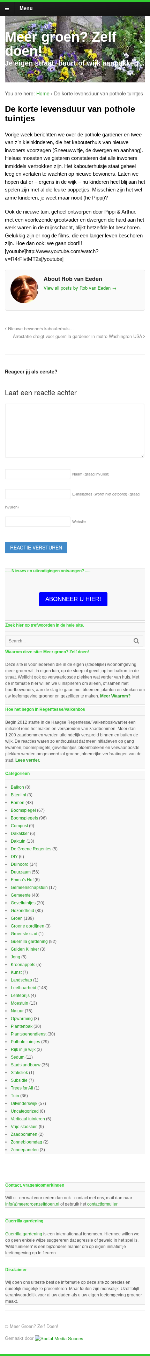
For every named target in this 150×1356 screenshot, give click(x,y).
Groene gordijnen (27, 926)
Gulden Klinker (25, 949)
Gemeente (21, 895)
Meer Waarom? (115, 696)
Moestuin (19, 1003)
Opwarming (22, 1018)
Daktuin (18, 841)
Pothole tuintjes (25, 1041)
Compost (19, 825)
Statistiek (19, 1072)
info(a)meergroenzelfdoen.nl (32, 1204)
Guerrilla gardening (29, 941)
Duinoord (20, 864)
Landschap (21, 980)
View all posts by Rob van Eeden (80, 287)
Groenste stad (24, 933)
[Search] (136, 640)
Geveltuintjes (23, 902)
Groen (17, 918)
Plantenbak (21, 1026)
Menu (26, 8)
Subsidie (19, 1080)
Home (43, 93)
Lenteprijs (20, 995)
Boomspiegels (24, 818)
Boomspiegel (23, 810)
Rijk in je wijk (23, 1049)
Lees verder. (27, 760)
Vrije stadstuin (24, 1126)
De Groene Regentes (31, 848)
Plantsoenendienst (28, 1034)
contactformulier (102, 1204)
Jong (15, 956)
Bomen (17, 802)
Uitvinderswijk (24, 1103)
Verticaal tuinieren (28, 1118)
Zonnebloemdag (26, 1142)
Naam (91, 474)
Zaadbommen (24, 1134)
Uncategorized (25, 1111)
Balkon (17, 787)
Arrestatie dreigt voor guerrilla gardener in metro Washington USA (78, 336)
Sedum (17, 1057)
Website (79, 521)
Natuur (17, 1010)
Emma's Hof (22, 879)
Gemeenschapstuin (29, 887)
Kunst (16, 972)
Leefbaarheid (23, 987)
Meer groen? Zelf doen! (60, 44)
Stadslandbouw (25, 1064)
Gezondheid (22, 910)
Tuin (15, 1095)
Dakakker (20, 833)
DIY (14, 856)
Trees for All (22, 1088)
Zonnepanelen (25, 1149)
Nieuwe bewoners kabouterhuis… (40, 328)
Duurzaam (21, 872)
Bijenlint (18, 794)
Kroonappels (23, 964)
